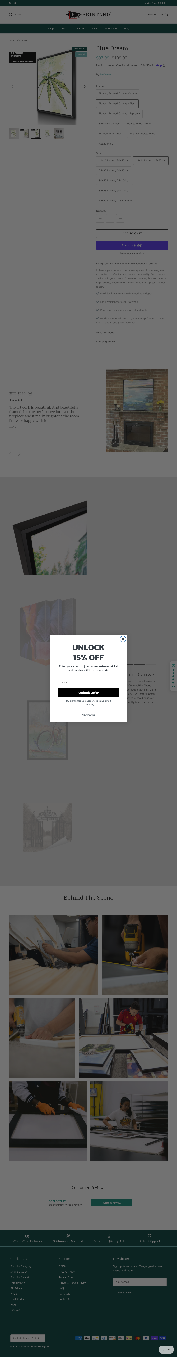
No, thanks (88, 715)
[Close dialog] (123, 639)
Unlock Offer (88, 692)
